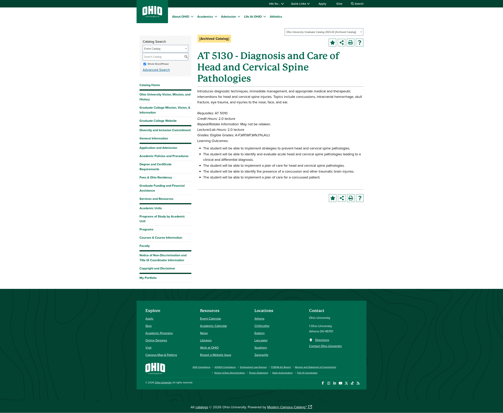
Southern (260, 347)
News (204, 333)
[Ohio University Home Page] (155, 368)
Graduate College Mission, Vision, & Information (165, 110)
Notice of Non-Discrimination (229, 372)
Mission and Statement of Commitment (315, 367)
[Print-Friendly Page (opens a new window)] (350, 42)
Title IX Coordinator (307, 372)
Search (358, 4)
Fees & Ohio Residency (156, 177)
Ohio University (163, 382)
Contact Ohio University (325, 346)
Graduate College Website (158, 121)
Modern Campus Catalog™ (287, 407)
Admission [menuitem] (228, 16)
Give (339, 4)
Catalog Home (150, 85)
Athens (259, 318)
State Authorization (282, 372)
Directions (322, 340)
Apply (322, 4)
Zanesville (261, 355)
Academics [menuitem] (205, 16)
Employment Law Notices (253, 367)
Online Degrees (156, 340)
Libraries (206, 340)
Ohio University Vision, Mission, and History (165, 97)
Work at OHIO (209, 347)
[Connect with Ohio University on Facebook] (322, 383)
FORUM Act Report (281, 367)
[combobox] (324, 32)
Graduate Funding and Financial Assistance (162, 188)
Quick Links (299, 4)
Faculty (145, 246)
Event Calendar (210, 318)
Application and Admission (158, 148)
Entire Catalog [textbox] (152, 48)
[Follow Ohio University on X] (346, 383)
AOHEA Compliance (225, 367)
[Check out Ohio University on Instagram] (328, 383)
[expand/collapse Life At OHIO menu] (265, 16)
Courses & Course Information (161, 237)
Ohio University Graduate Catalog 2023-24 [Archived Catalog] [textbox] (321, 32)
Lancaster (261, 340)
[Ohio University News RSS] (358, 383)
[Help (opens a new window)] (359, 42)
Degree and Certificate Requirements (156, 166)
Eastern (259, 333)
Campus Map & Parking (161, 355)
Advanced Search (156, 69)
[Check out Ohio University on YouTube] (340, 383)
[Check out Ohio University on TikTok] (352, 383)
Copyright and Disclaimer (157, 268)
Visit (148, 347)
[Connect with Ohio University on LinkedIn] (334, 383)
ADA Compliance (201, 367)
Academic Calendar (213, 326)
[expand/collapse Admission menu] (239, 16)
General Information (154, 138)
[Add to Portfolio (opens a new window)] (332, 42)
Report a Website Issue (215, 355)
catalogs (202, 407)
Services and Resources (156, 198)
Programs (146, 229)
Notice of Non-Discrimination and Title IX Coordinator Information (163, 257)
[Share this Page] (341, 42)
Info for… (275, 4)
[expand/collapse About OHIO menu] (192, 16)
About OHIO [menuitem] (180, 16)
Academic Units (151, 208)
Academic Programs (159, 333)
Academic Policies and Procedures (164, 156)
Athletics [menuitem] (276, 16)
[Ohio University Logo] (152, 16)
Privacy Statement (258, 372)
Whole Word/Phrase (158, 63)
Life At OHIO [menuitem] (253, 16)
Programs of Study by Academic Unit (162, 219)
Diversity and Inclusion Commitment (165, 130)
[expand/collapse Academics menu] (216, 16)
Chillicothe (261, 326)
